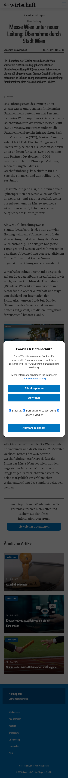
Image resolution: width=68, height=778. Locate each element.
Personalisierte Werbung (40, 410)
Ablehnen (34, 397)
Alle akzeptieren (34, 388)
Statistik (16, 410)
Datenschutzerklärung (34, 378)
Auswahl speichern (34, 428)
